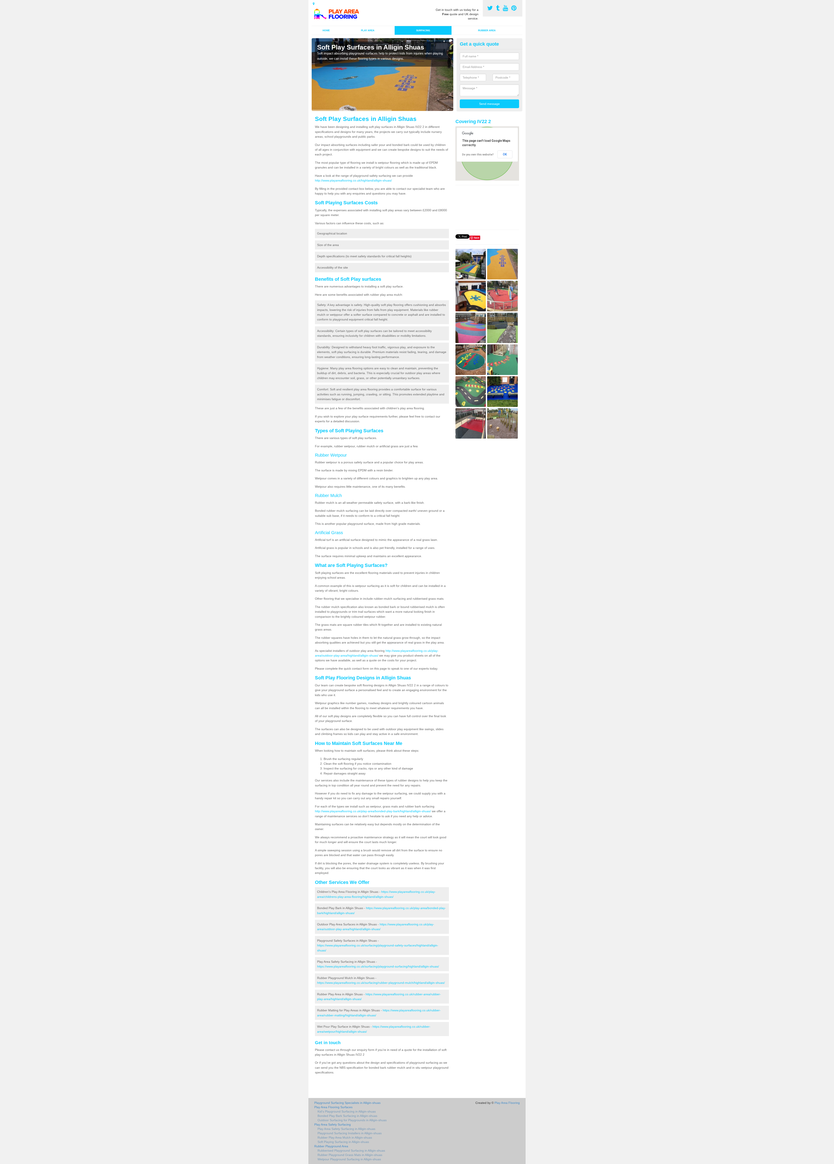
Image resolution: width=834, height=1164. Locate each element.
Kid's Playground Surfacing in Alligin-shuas (347, 1111)
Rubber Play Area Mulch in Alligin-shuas (345, 1137)
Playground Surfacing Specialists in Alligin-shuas (347, 1103)
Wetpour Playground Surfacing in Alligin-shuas (349, 1159)
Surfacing (423, 30)
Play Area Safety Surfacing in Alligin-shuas (346, 1129)
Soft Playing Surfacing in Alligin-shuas (343, 1142)
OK (505, 154)
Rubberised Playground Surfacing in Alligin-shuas (351, 1150)
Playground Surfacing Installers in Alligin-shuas (350, 1133)
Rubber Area (487, 30)
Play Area (367, 30)
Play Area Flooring (507, 1103)
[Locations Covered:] (313, 3)
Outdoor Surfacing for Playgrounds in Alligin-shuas (352, 1120)
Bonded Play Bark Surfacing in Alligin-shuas (347, 1116)
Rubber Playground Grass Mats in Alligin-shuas (350, 1155)
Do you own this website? (478, 154)
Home (326, 30)
